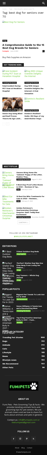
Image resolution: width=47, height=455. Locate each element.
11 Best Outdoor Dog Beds (27, 251)
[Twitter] (33, 438)
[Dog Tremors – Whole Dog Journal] (8, 279)
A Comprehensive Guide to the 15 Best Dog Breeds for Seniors (23, 46)
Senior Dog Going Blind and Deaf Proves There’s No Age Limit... (12, 116)
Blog (23, 448)
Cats (18, 189)
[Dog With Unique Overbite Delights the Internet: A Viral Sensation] (34, 77)
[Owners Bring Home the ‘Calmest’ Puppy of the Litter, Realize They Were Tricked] (8, 179)
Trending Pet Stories (9, 83)
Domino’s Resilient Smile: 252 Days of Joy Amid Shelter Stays (34, 116)
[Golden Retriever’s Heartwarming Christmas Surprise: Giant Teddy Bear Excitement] (8, 213)
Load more (23, 222)
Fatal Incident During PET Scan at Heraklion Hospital (12, 88)
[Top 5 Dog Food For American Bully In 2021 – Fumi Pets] (8, 325)
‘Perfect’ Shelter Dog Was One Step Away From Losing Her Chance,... (29, 265)
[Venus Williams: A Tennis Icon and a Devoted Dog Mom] (8, 312)
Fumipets (5, 51)
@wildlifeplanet (23, 236)
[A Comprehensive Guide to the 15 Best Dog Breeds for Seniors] (23, 31)
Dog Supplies (21, 254)
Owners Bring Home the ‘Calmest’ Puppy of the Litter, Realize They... (29, 175)
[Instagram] (20, 438)
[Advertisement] (23, 144)
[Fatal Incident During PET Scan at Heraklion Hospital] (12, 77)
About (17, 448)
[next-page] (7, 123)
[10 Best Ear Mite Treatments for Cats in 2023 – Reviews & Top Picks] (8, 200)
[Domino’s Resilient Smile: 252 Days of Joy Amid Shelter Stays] (34, 104)
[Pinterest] (26, 438)
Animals (19, 322)
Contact (29, 448)
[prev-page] (3, 123)
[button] (4, 3)
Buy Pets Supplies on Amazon (16, 57)
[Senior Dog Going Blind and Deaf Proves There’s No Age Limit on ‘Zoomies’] (12, 104)
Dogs (5, 41)
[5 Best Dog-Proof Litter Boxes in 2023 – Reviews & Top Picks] (8, 188)
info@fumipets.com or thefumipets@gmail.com (26, 421)
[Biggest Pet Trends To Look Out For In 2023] (8, 298)
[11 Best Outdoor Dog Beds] (8, 254)
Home (4, 9)
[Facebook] (13, 438)
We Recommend (22, 299)
